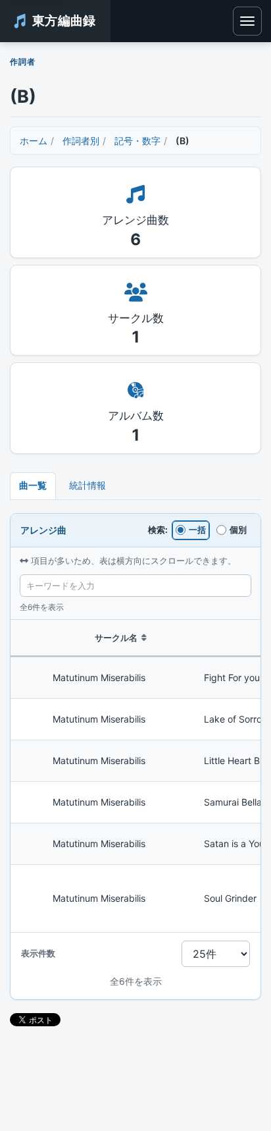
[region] (135, 776)
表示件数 (38, 953)
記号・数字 (137, 140)
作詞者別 (80, 140)
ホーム (33, 140)
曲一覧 (33, 485)
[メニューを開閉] (247, 21)
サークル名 (116, 637)
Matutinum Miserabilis (99, 677)
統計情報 (87, 485)
